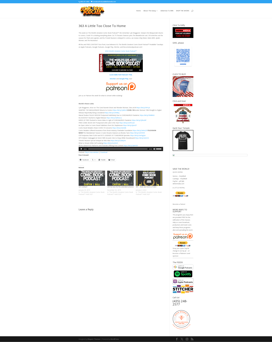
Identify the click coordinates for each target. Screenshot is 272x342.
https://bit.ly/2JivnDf (130, 125)
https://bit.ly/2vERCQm (127, 123)
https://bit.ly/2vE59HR (137, 133)
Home (138, 11)
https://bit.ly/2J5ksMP (139, 120)
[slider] (159, 149)
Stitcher (113, 79)
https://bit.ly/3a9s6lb (119, 128)
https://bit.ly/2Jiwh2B (131, 145)
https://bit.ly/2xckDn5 (110, 143)
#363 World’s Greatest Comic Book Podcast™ (121, 51)
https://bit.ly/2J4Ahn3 (120, 110)
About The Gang (149, 11)
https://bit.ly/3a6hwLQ (114, 118)
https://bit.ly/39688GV (147, 115)
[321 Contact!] (92, 178)
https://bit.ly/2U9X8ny (112, 113)
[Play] (81, 149)
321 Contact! (83, 187)
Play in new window (91, 152)
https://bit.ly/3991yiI (143, 108)
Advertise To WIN (167, 11)
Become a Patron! (179, 204)
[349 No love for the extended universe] (120, 178)
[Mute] (154, 149)
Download (103, 152)
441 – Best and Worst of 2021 (146, 187)
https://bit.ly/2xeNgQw (138, 135)
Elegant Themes (94, 339)
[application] (121, 149)
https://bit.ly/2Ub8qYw (118, 140)
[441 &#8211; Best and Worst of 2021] (149, 178)
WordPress (114, 339)
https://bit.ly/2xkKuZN (140, 130)
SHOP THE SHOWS (182, 11)
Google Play (123, 79)
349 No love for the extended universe (120, 187)
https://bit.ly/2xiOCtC (142, 138)
